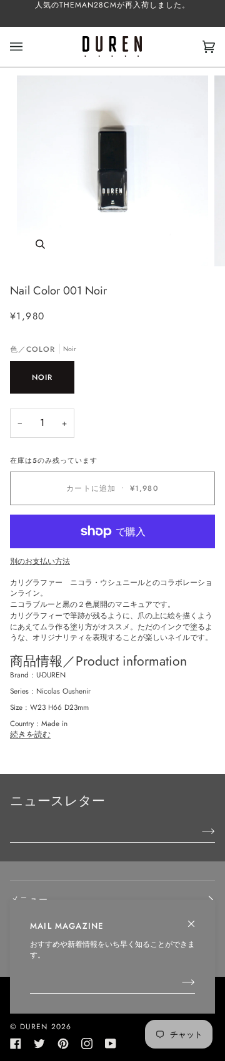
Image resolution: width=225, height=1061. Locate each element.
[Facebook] (15, 1043)
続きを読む (30, 734)
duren (34, 1026)
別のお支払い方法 (40, 561)
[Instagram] (86, 1043)
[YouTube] (110, 1043)
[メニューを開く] (29, 47)
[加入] (178, 982)
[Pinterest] (63, 1043)
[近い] (196, 918)
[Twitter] (39, 1043)
